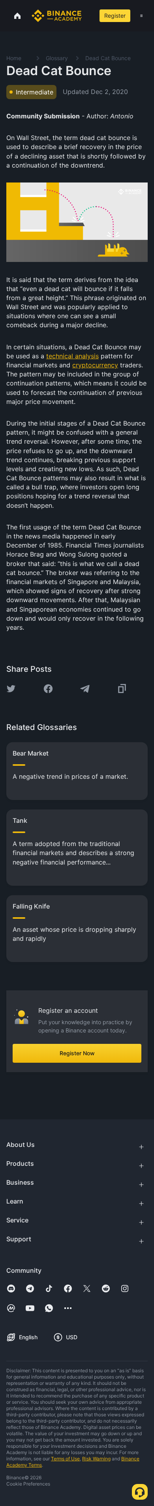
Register (115, 15)
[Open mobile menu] (141, 16)
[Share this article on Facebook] (48, 688)
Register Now (77, 1053)
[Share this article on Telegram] (85, 688)
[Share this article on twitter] (11, 688)
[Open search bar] (87, 16)
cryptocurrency (95, 365)
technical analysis (72, 356)
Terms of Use (65, 1459)
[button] (141, 15)
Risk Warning (96, 1459)
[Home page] (57, 15)
